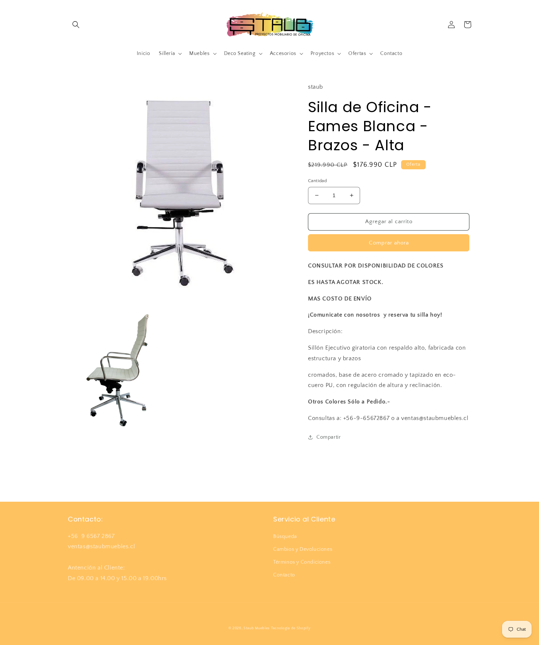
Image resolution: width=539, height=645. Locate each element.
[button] (76, 24)
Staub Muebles (256, 628)
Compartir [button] (328, 437)
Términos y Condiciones (301, 562)
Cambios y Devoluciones (302, 549)
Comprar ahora (389, 243)
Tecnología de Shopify (291, 628)
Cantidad (317, 180)
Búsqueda (285, 536)
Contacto (284, 575)
